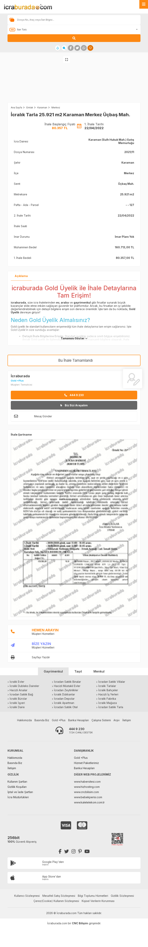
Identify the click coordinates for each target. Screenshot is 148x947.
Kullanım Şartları (17, 781)
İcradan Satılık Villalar (111, 681)
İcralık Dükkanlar (64, 694)
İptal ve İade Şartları (20, 792)
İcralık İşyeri (17, 702)
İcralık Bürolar (18, 698)
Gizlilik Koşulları (17, 786)
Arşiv (117, 720)
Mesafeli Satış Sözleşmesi (58, 895)
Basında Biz (41, 720)
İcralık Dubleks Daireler (24, 686)
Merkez (55, 107)
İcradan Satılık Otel (66, 707)
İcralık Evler (17, 681)
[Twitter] (66, 851)
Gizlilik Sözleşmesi (122, 895)
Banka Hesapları (78, 720)
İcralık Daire (17, 707)
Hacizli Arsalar (18, 690)
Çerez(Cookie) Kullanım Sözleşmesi (56, 901)
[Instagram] (73, 851)
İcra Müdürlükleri (18, 797)
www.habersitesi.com (87, 781)
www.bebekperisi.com (88, 797)
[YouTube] (87, 851)
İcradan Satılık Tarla (110, 707)
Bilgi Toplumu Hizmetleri (93, 895)
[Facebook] (60, 851)
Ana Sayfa (16, 107)
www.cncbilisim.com (86, 792)
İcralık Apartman (64, 702)
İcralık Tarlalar (107, 686)
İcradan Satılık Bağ (21, 694)
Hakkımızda (24, 720)
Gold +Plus (59, 720)
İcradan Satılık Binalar (67, 681)
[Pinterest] (80, 851)
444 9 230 (76, 395)
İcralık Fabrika (107, 698)
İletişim (126, 720)
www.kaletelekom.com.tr (89, 802)
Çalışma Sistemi (101, 720)
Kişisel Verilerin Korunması (98, 901)
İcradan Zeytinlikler (66, 690)
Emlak (29, 107)
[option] (37, 81)
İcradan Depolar (64, 698)
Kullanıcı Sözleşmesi (27, 895)
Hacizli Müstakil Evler (67, 686)
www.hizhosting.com (87, 786)
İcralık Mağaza (107, 702)
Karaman (42, 107)
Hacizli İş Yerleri (108, 694)
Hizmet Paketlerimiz (86, 763)
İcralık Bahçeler (108, 690)
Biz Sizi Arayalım (76, 405)
